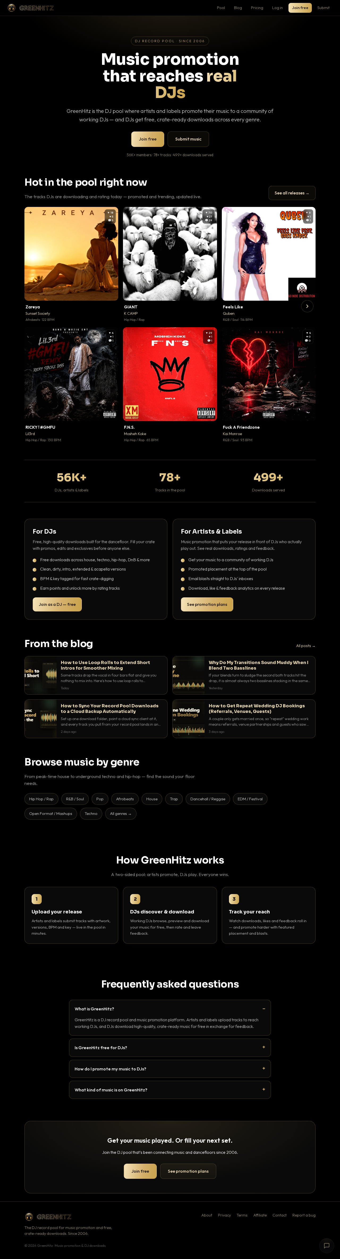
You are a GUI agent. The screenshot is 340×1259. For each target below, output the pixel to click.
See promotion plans (207, 604)
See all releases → (292, 192)
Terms (242, 1215)
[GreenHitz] (30, 7)
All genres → (121, 813)
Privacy (224, 1215)
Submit (323, 7)
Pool (221, 7)
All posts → (306, 645)
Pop (100, 798)
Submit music (188, 139)
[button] (110, 293)
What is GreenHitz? (94, 1008)
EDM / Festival (250, 798)
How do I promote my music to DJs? (110, 1068)
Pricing (257, 7)
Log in (277, 7)
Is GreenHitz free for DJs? (101, 1047)
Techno (91, 813)
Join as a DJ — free (57, 604)
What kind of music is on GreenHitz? (111, 1089)
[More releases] (307, 306)
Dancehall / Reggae (207, 798)
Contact (280, 1215)
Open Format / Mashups (50, 813)
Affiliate (260, 1215)
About (206, 1215)
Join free (300, 7)
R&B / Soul (75, 798)
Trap (174, 798)
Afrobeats (125, 798)
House (152, 798)
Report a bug (304, 1215)
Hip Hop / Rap (41, 798)
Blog (238, 7)
